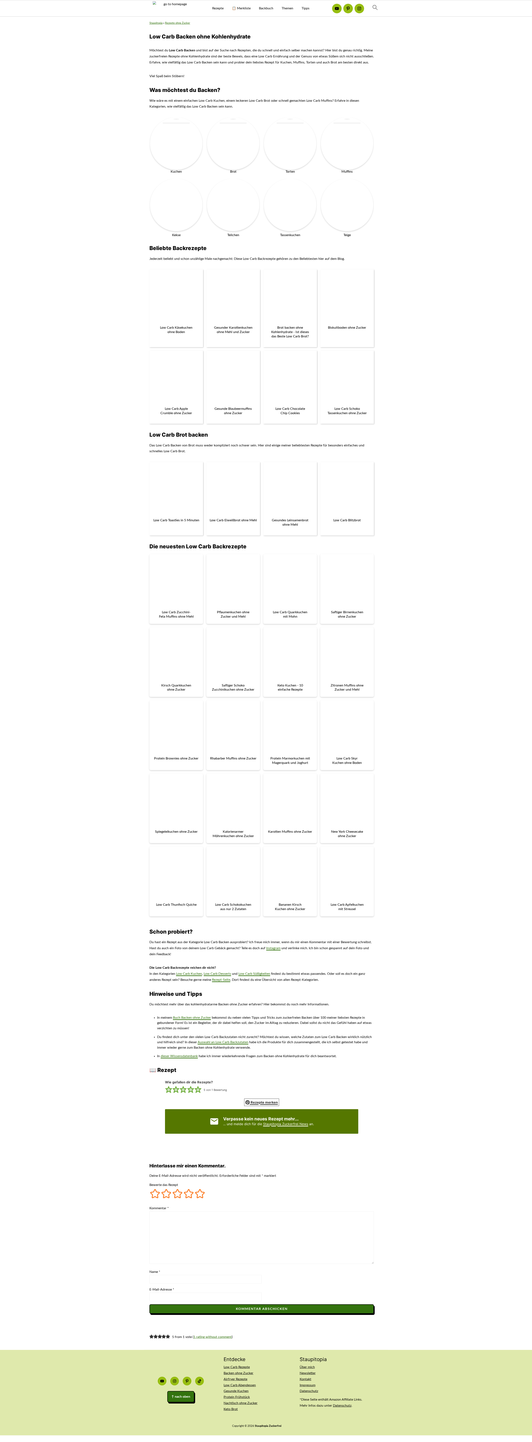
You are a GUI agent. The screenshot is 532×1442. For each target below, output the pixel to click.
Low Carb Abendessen (240, 1385)
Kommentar (159, 1208)
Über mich (307, 1367)
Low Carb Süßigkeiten (254, 973)
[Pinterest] (348, 8)
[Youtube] (337, 8)
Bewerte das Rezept (163, 1185)
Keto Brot (231, 1409)
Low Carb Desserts (217, 973)
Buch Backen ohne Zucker (192, 1017)
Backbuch (266, 8)
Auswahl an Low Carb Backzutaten (223, 1042)
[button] (168, 1090)
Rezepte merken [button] (264, 1102)
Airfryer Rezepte (235, 1379)
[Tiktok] (199, 1381)
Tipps (305, 8)
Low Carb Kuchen (189, 973)
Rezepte (218, 8)
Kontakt (305, 1379)
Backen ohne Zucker (238, 1373)
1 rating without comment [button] (212, 1337)
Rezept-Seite (221, 979)
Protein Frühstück (237, 1397)
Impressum (307, 1385)
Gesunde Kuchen (236, 1391)
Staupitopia (156, 23)
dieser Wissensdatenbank (179, 1056)
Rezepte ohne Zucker (177, 23)
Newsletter (308, 1373)
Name (154, 1272)
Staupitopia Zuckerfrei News (285, 1124)
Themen (287, 8)
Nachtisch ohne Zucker (240, 1403)
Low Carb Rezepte (237, 1367)
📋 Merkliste (241, 8)
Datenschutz (309, 1391)
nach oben (180, 1396)
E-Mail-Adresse (161, 1289)
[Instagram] (359, 8)
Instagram (273, 948)
